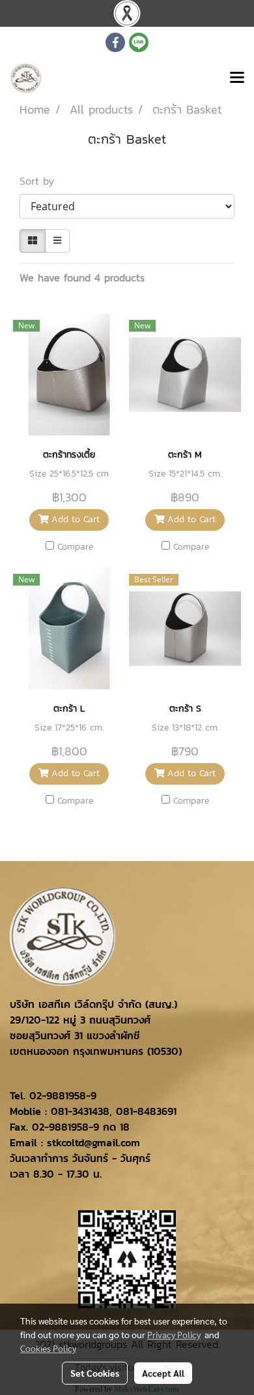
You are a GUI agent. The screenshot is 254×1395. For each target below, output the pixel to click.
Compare (75, 547)
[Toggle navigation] (237, 78)
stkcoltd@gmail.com (93, 1142)
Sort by (43, 181)
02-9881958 (57, 1095)
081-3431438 (80, 1111)
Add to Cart (74, 519)
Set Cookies (94, 1373)
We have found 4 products (82, 277)
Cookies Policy (48, 1348)
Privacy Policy (174, 1334)
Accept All (163, 1373)
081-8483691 (146, 1111)
